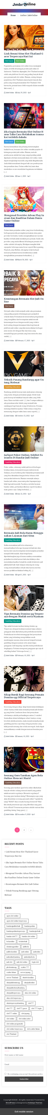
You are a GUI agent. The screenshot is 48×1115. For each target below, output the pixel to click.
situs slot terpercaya (14, 998)
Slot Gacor (9, 61)
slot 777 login (36, 1008)
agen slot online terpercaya (17, 921)
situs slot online (30, 993)
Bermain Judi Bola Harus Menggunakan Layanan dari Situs (23, 534)
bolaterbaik (23, 941)
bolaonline (10, 941)
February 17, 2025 (23, 340)
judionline (36, 952)
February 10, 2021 (23, 655)
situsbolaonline (28, 977)
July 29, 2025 (22, 92)
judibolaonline (12, 952)
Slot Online (20, 61)
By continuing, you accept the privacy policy (25, 1074)
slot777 (31, 1003)
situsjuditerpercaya (13, 993)
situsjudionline (29, 982)
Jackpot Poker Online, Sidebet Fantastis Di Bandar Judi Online (23, 456)
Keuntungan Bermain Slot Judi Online (24, 300)
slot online (10, 1018)
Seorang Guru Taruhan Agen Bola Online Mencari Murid (23, 777)
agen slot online (12, 916)
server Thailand (12, 977)
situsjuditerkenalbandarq (15, 988)
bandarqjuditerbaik (13, 926)
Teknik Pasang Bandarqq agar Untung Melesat (24, 381)
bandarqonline (29, 926)
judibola (26, 947)
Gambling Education (12, 387)
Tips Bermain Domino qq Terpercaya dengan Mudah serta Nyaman (24, 615)
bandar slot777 (12, 936)
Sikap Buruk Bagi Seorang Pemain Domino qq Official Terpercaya (24, 696)
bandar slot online (28, 936)
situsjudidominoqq (13, 982)
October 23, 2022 (23, 416)
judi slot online (22, 962)
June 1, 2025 (21, 176)
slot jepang (25, 1013)
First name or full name (14, 1055)
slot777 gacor (22, 1008)
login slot (35, 962)
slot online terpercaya (15, 1029)
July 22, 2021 (22, 494)
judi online (25, 952)
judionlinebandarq (13, 957)
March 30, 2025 (22, 259)
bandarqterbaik (34, 931)
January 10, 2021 (23, 736)
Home (13, 15)
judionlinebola (29, 957)
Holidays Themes (35, 1103)
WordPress (10, 1103)
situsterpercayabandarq (15, 1003)
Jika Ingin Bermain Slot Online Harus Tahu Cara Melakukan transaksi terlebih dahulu (24, 134)
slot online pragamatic (15, 1024)
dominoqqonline (13, 947)
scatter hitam (11, 972)
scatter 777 (25, 967)
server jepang (25, 972)
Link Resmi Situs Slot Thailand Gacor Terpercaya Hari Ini (23, 55)
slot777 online (12, 1013)
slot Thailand (11, 1034)
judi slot (9, 962)
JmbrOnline (9, 92)
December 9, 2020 (23, 814)
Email (7, 1064)
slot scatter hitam (33, 1029)
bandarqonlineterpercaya (16, 931)
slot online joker (25, 1018)
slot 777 (9, 1008)
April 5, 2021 (21, 574)
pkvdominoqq (12, 967)
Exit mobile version (24, 1111)
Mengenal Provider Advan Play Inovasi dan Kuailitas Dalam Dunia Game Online (24, 218)
